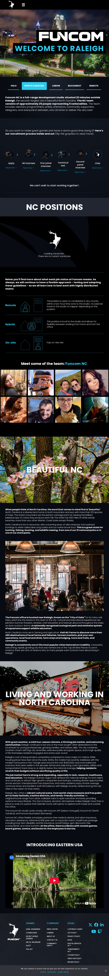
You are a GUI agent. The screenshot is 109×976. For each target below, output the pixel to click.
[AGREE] (105, 970)
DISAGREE (51, 972)
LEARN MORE (63, 972)
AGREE (43, 972)
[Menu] (23, 5)
